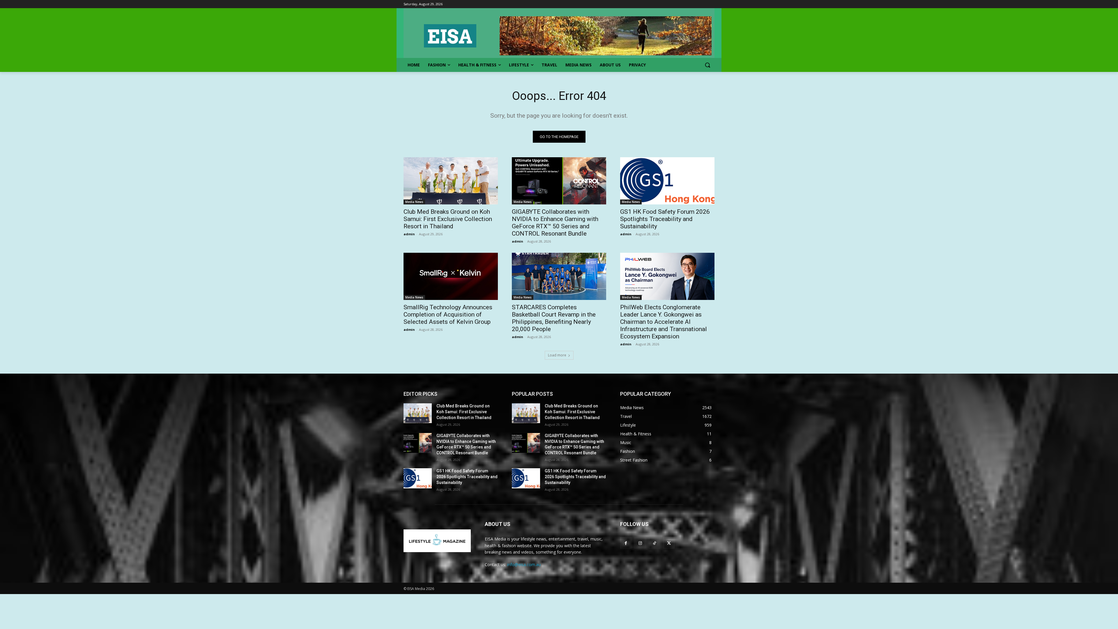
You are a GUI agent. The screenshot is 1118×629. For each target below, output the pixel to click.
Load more (557, 355)
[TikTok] (654, 543)
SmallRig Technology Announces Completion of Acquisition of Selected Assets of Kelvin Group (448, 314)
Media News (414, 202)
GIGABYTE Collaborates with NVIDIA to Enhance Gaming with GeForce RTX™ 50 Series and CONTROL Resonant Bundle (555, 222)
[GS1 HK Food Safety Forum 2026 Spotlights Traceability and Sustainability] (667, 180)
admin (409, 234)
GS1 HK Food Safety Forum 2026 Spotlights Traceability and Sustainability (665, 219)
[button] (707, 65)
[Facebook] (625, 543)
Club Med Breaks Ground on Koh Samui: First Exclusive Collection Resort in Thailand (448, 219)
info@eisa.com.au (524, 564)
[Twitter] (669, 543)
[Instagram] (640, 543)
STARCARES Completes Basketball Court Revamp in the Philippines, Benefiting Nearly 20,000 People (554, 318)
